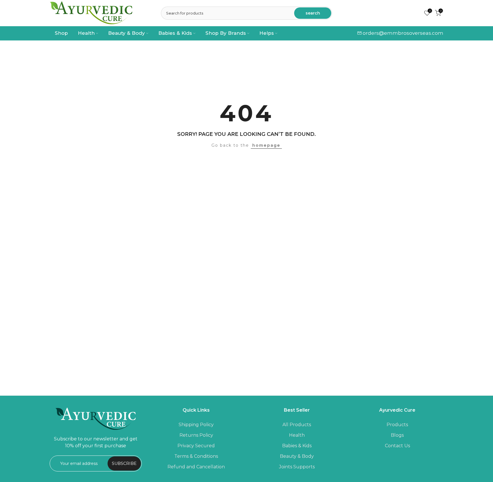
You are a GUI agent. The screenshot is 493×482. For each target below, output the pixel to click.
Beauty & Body (126, 33)
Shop (61, 33)
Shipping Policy (196, 424)
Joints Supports (297, 466)
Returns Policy (196, 435)
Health (86, 33)
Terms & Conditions (196, 456)
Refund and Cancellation (196, 466)
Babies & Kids (175, 33)
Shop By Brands (225, 33)
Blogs (397, 435)
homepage (266, 145)
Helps (266, 33)
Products (397, 424)
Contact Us (397, 445)
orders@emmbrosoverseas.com (403, 33)
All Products (296, 424)
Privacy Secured (196, 445)
